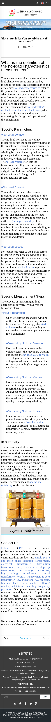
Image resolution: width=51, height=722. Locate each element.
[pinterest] (36, 703)
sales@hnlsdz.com (28, 667)
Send (45, 697)
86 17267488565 (36, 659)
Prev (6, 638)
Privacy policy (16, 717)
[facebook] (25, 703)
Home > (25, 27)
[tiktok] (20, 703)
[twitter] (30, 703)
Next (45, 638)
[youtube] (15, 703)
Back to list (25, 638)
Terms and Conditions (32, 717)
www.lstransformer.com (24, 624)
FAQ (30, 27)
